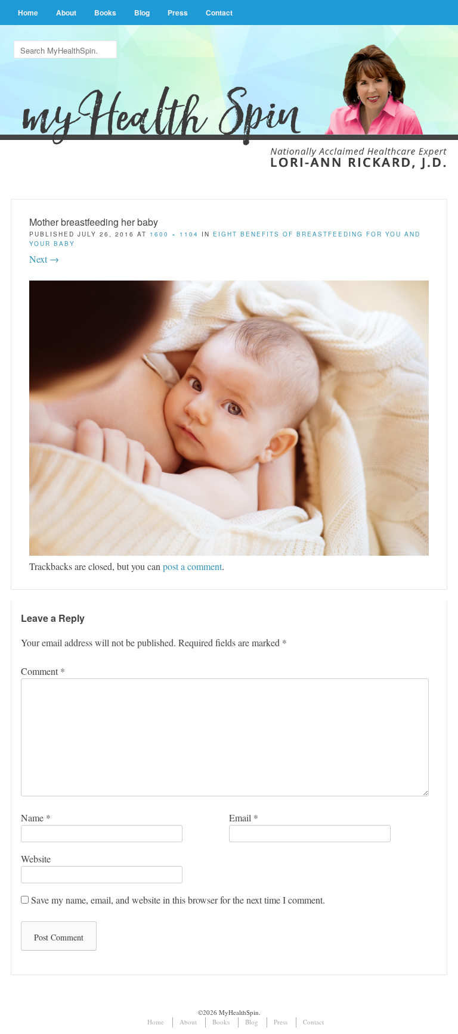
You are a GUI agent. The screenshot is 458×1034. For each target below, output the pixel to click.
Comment (43, 671)
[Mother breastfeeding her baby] (228, 552)
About (66, 12)
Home (28, 12)
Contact (219, 12)
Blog (142, 12)
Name (36, 817)
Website (36, 858)
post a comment (192, 566)
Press (178, 12)
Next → (44, 259)
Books (105, 12)
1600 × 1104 (174, 234)
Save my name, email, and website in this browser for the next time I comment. (178, 899)
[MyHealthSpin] (229, 90)
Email (243, 817)
